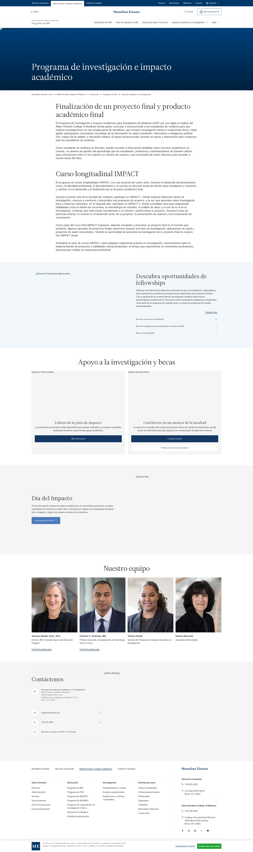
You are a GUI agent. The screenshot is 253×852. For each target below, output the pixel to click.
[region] (126, 846)
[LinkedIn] (195, 831)
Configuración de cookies (185, 846)
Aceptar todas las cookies (209, 846)
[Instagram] (189, 831)
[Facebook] (182, 831)
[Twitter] (201, 831)
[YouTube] (208, 831)
